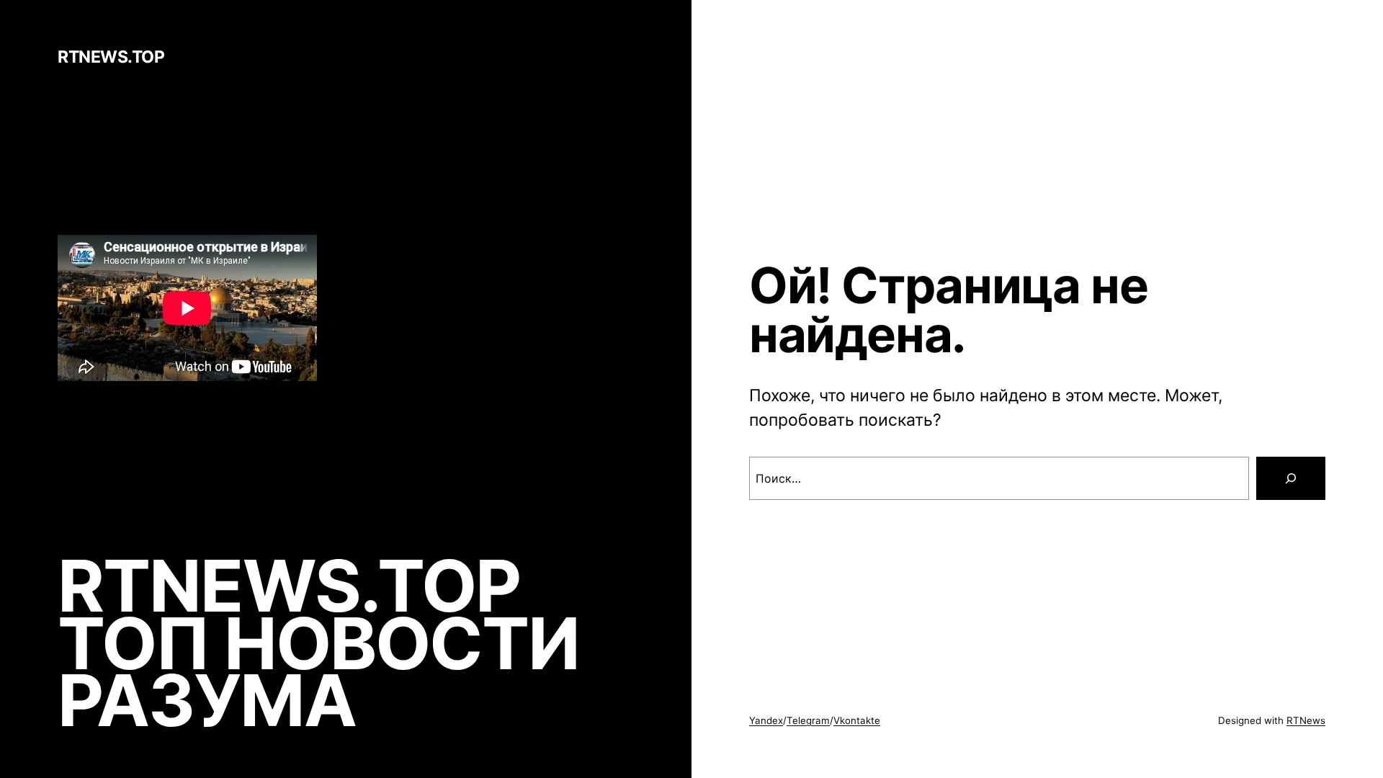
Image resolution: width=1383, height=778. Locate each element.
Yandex (766, 720)
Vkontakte (856, 720)
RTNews (1305, 720)
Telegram (808, 720)
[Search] (1290, 478)
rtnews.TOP (111, 57)
